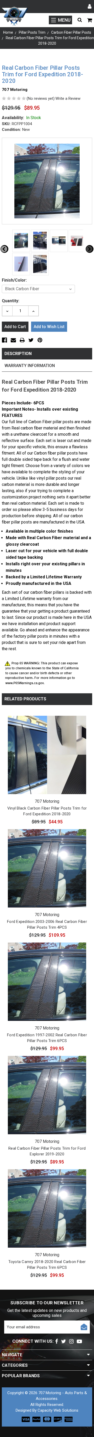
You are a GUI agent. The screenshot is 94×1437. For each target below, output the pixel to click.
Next (89, 249)
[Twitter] (63, 1341)
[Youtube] (79, 1341)
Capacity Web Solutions (58, 1410)
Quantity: (10, 300)
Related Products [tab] (25, 698)
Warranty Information (29, 365)
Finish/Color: (14, 280)
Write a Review (67, 98)
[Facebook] (56, 1341)
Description (18, 353)
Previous (4, 249)
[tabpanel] (20, 241)
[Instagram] (71, 1341)
